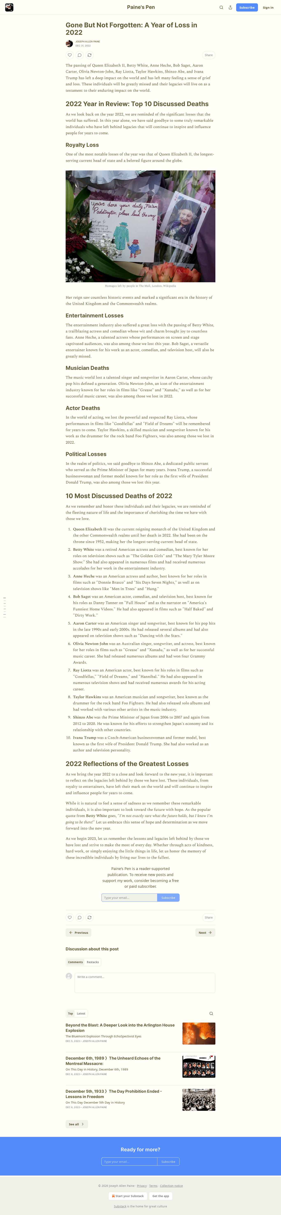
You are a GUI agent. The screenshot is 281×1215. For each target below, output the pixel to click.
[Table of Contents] (4, 607)
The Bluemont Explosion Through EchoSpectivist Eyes (103, 1036)
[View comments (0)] (79, 55)
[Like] (70, 55)
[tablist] (83, 962)
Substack (120, 1206)
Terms (153, 1186)
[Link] (60, 104)
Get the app (160, 1196)
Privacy (142, 1186)
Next (202, 932)
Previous (81, 932)
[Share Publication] (230, 7)
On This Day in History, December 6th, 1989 (97, 1069)
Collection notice (171, 1186)
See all (74, 1124)
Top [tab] (70, 1013)
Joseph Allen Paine (87, 41)
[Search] (221, 7)
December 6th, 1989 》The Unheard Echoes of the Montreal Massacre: (113, 1061)
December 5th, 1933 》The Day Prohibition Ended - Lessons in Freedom (114, 1094)
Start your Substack (130, 1196)
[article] (140, 1036)
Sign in (268, 7)
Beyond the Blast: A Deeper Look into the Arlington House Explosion (120, 1028)
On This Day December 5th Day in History (95, 1102)
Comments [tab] (75, 962)
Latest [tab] (81, 1013)
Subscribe (247, 7)
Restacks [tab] (93, 962)
